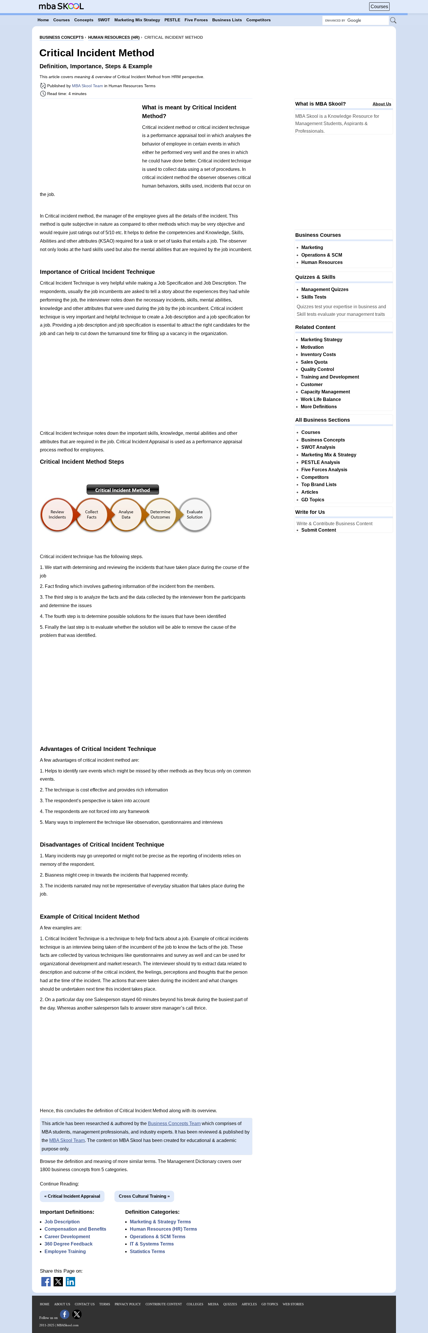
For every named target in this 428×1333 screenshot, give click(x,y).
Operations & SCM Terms (157, 1236)
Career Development (67, 1236)
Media (213, 1304)
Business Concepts (323, 439)
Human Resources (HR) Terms (163, 1229)
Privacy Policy (128, 1304)
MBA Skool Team (87, 85)
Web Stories (293, 1304)
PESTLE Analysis (320, 462)
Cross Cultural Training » (144, 1196)
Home (44, 1304)
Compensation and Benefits (75, 1229)
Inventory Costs (318, 354)
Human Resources (322, 262)
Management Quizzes (325, 289)
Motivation (312, 347)
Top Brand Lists (319, 484)
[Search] (393, 20)
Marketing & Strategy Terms (160, 1221)
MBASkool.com (68, 1325)
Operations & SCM (321, 255)
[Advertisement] (89, 144)
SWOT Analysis (318, 447)
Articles (309, 492)
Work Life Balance (321, 399)
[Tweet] (58, 1284)
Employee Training (65, 1251)
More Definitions (319, 406)
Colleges (195, 1304)
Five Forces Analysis (324, 469)
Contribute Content (164, 1304)
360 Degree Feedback (69, 1243)
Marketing (312, 247)
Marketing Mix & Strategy (328, 454)
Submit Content (318, 530)
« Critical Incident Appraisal (72, 1196)
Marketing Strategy (321, 339)
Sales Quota (314, 362)
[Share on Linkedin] (70, 1284)
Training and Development (330, 376)
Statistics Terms (147, 1251)
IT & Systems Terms (152, 1243)
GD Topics (312, 499)
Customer (312, 384)
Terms (104, 1304)
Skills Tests (313, 297)
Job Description (62, 1221)
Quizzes (230, 1304)
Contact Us (85, 1304)
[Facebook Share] (46, 1284)
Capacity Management (325, 391)
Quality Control (317, 369)
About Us (382, 103)
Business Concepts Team (174, 1123)
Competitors (315, 477)
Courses (379, 6)
